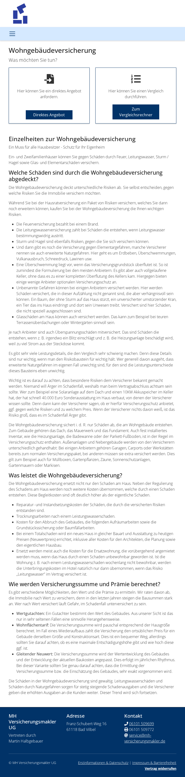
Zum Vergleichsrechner (135, 111)
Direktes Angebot (49, 114)
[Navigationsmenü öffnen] (12, 33)
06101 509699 (141, 723)
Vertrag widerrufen (160, 768)
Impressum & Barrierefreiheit (154, 762)
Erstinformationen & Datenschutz (103, 762)
